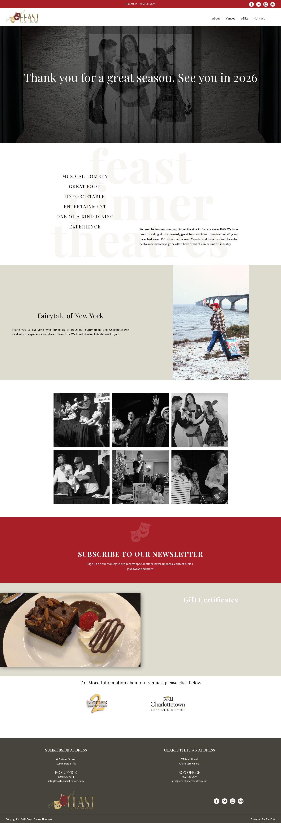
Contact (259, 18)
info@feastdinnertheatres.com (66, 781)
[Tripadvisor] (241, 801)
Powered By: (258, 819)
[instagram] (265, 4)
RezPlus (270, 819)
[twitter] (225, 801)
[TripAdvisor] (272, 4)
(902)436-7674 (147, 4)
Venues (230, 18)
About (216, 18)
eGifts (244, 18)
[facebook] (251, 4)
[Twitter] (258, 4)
